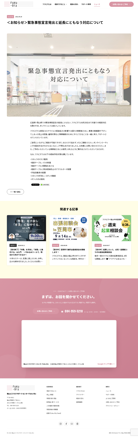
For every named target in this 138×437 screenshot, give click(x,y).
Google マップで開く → (106, 364)
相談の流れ (74, 4)
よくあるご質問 (110, 398)
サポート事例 (86, 4)
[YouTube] (72, 424)
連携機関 (79, 402)
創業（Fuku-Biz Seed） (54, 413)
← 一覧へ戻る (15, 192)
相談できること (60, 4)
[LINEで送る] (45, 185)
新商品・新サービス (53, 402)
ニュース (97, 4)
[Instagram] (60, 424)
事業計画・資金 (51, 398)
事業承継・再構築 (52, 409)
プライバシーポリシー (113, 406)
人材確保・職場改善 (53, 406)
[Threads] (77, 424)
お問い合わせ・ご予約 (121, 4)
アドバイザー (80, 394)
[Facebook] (66, 424)
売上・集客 (50, 394)
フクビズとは (47, 4)
